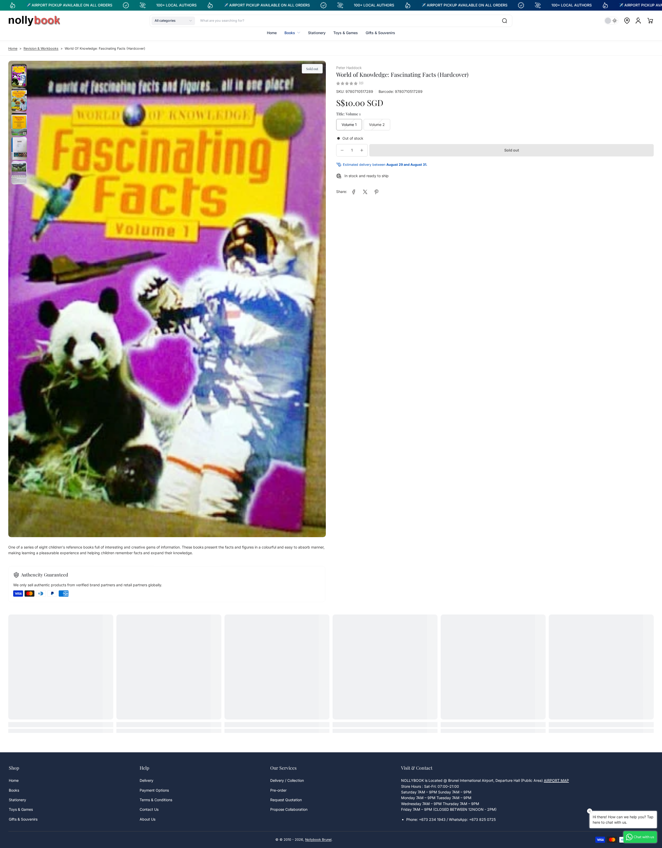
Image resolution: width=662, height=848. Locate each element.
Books (14, 790)
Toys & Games (21, 809)
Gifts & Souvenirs (23, 819)
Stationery (17, 800)
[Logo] (34, 21)
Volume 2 (377, 124)
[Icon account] (638, 21)
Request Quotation (286, 800)
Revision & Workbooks (41, 48)
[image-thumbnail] (19, 75)
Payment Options (154, 790)
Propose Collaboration (288, 809)
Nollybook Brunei (318, 840)
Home (12, 48)
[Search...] (504, 21)
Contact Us (149, 809)
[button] (173, 21)
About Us (147, 819)
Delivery (146, 780)
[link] (353, 192)
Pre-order (278, 790)
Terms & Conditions (156, 800)
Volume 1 (349, 124)
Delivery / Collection (287, 780)
